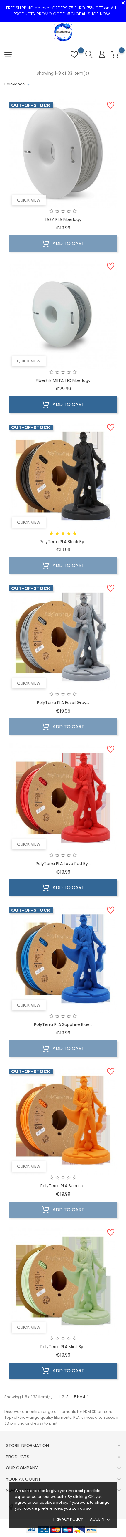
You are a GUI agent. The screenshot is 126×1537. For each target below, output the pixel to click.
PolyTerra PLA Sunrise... (63, 1186)
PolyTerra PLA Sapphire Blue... (63, 1024)
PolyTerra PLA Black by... (63, 542)
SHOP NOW (99, 14)
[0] (115, 55)
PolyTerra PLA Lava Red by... (63, 863)
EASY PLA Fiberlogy (63, 219)
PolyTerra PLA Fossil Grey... (63, 703)
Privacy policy (68, 1519)
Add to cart (67, 243)
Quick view (28, 200)
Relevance (14, 84)
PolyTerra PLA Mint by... (63, 1347)
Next (84, 1397)
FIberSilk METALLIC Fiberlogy (63, 380)
